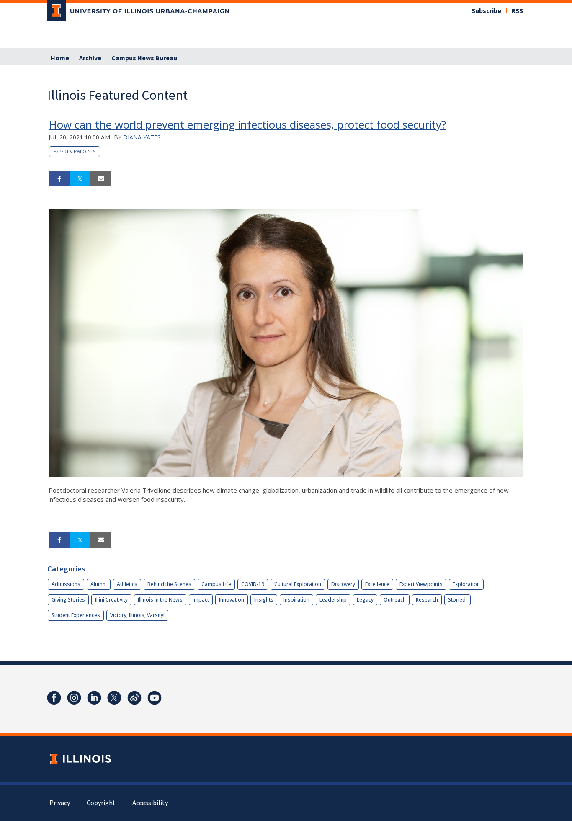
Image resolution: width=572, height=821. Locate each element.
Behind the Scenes (169, 584)
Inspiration (296, 599)
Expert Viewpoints (74, 152)
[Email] (100, 179)
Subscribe (486, 10)
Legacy (365, 599)
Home (60, 58)
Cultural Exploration (297, 584)
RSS (517, 10)
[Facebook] (54, 698)
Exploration (466, 584)
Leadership (333, 599)
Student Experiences (76, 615)
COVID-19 (252, 584)
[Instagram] (74, 698)
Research (427, 599)
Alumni (98, 584)
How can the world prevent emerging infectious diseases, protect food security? (247, 124)
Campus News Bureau (144, 58)
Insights (263, 599)
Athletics (127, 584)
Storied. (457, 599)
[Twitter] (114, 698)
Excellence (377, 584)
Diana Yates (142, 137)
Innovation (231, 599)
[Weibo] (134, 698)
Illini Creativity (111, 599)
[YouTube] (154, 698)
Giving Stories (68, 599)
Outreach (395, 599)
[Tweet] (80, 179)
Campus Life (216, 584)
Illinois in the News (160, 599)
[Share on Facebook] (59, 179)
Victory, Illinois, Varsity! (137, 615)
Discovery (343, 584)
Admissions (66, 584)
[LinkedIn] (94, 698)
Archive (90, 58)
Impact (201, 599)
